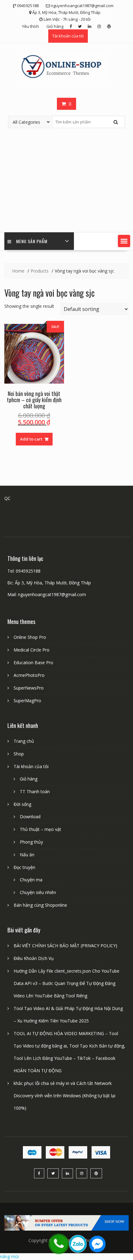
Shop (19, 754)
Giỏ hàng (54, 26)
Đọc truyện (24, 867)
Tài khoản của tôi (68, 36)
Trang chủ (24, 741)
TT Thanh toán (35, 791)
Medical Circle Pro (31, 650)
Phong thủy (31, 842)
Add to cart (31, 439)
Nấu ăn (27, 855)
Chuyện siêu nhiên (38, 892)
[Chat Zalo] (78, 1244)
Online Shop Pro (30, 637)
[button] (124, 241)
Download (30, 816)
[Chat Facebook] (97, 1244)
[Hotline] (58, 1244)
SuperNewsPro (29, 688)
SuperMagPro (27, 700)
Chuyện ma (31, 880)
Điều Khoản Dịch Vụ (34, 958)
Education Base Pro (33, 662)
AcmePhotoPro (29, 675)
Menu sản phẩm (31, 241)
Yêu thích (30, 26)
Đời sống (22, 804)
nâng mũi (9, 1256)
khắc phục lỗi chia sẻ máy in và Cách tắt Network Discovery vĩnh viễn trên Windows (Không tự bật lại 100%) (64, 1095)
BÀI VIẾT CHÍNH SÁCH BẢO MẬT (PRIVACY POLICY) (65, 945)
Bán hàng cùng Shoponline (40, 905)
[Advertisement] (66, 180)
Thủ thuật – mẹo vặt (40, 829)
